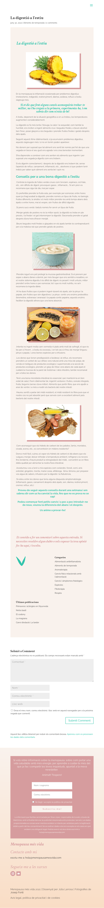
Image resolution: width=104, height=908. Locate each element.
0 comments (51, 23)
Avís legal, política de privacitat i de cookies (35, 897)
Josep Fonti (17, 892)
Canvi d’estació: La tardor (27, 622)
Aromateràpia (61, 569)
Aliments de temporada (33, 23)
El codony (20, 614)
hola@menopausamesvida (40, 857)
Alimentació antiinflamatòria (68, 561)
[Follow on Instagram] (12, 873)
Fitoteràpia (60, 589)
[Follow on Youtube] (18, 873)
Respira (58, 593)
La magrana (21, 618)
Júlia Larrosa (65, 889)
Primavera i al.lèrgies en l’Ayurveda (32, 606)
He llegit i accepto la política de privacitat (53, 802)
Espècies (59, 585)
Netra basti (21, 610)
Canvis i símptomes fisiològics (68, 581)
